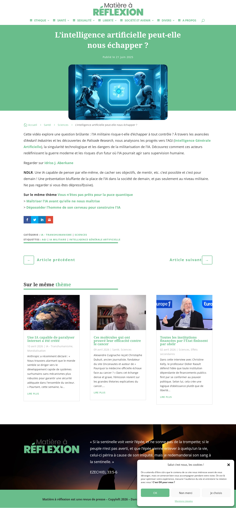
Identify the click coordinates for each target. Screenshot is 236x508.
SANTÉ (61, 20)
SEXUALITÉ (84, 20)
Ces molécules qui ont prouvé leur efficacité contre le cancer (117, 340)
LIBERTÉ (108, 20)
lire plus (33, 393)
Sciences (63, 125)
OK (155, 493)
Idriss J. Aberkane (58, 163)
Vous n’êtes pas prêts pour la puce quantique (95, 194)
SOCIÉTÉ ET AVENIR (137, 20)
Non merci (185, 493)
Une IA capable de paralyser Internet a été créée (50, 339)
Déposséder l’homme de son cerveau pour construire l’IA (73, 207)
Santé (47, 125)
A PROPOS (189, 20)
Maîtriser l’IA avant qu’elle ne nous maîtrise (63, 201)
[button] (228, 465)
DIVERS (166, 20)
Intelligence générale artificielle (94, 239)
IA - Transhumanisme (56, 234)
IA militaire (57, 239)
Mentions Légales (184, 501)
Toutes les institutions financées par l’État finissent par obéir (184, 340)
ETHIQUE (40, 20)
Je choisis (216, 493)
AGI (44, 239)
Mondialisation (36, 350)
